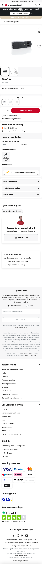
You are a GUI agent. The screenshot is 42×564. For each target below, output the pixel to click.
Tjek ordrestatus (8, 380)
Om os (4, 409)
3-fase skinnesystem (11, 22)
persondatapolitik (30, 355)
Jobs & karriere (8, 423)
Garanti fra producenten (12, 398)
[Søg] (36, 4)
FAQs (4, 373)
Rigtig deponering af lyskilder (21, 546)
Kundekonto (6, 391)
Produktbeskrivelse (11, 188)
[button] (4, 71)
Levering (5, 387)
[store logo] (14, 4)
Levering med (9, 493)
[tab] (21, 381)
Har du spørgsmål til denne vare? (23, 172)
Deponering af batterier (31, 543)
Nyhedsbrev (6, 416)
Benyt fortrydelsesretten (12, 369)
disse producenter (21, 328)
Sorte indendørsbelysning (12, 211)
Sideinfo (6, 441)
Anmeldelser (7, 427)
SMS (3, 420)
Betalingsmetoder (9, 384)
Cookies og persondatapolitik (13, 446)
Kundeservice (9, 364)
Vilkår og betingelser (10, 449)
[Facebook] (15, 535)
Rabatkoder (6, 431)
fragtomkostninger (21, 555)
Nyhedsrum (16, 434)
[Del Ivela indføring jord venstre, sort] (38, 31)
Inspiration (6, 434)
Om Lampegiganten (12, 404)
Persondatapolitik (11, 540)
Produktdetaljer (10, 182)
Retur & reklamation (10, 394)
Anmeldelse (8, 194)
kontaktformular (26, 353)
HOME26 (20, 13)
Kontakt (5, 376)
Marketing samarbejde (11, 413)
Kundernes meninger (13, 507)
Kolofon (5, 456)
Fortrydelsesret (8, 453)
